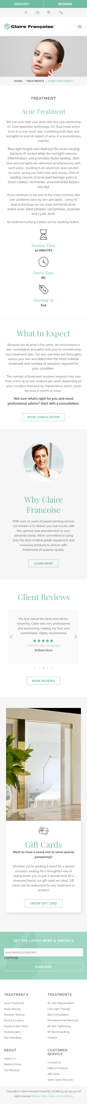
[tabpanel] (43, 636)
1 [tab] (35, 668)
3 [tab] (43, 668)
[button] (79, 26)
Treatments (35, 81)
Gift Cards (43, 844)
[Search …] (26, 12)
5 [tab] (52, 668)
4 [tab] (48, 668)
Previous (11, 636)
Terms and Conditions (61, 1096)
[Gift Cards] (43, 831)
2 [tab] (39, 668)
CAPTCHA (11, 958)
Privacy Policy (40, 1096)
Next (76, 636)
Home (18, 81)
